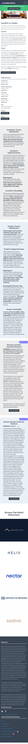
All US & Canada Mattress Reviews (9, 731)
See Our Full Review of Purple (8, 72)
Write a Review (24, 342)
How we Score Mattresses (7, 728)
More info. (22, 29)
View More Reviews (14, 410)
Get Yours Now (5, 113)
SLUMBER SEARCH (9, 3)
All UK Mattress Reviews (7, 734)
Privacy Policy (4, 726)
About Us (3, 721)
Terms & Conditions (5, 723)
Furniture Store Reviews (6, 736)
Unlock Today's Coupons (14, 8)
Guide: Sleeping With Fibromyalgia (9, 714)
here (21, 691)
